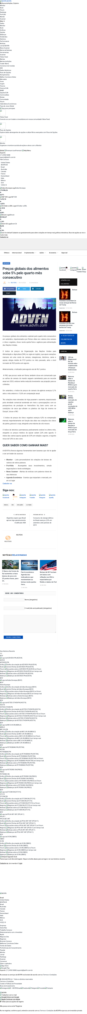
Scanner (3, 19)
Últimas (6, 253)
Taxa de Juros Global (7, 106)
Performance (4, 41)
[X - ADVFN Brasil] (15, 988)
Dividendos (3, 37)
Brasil (3, 167)
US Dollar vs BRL (21, 206)
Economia (52, 253)
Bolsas (2, 97)
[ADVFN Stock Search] (0, 3)
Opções (2, 32)
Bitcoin (12, 215)
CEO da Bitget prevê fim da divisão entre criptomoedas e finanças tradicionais (72, 363)
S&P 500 (14, 197)
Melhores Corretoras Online (9, 943)
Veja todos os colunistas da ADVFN (67, 339)
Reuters (14, 282)
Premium (18, 150)
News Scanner (5, 48)
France (3, 174)
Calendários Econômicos (8, 104)
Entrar (2, 150)
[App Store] (4, 966)
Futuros (2, 86)
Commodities (4, 95)
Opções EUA (4, 93)
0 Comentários (33, 282)
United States (5, 162)
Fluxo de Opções (5, 72)
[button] (9, 997)
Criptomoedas (29, 253)
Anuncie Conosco (6, 941)
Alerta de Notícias (6, 50)
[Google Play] (5, 968)
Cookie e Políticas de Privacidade (11, 984)
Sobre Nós (3, 928)
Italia (2, 178)
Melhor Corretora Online (8, 77)
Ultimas (29, 505)
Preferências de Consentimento (10, 948)
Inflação (6, 263)
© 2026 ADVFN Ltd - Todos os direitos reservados (16, 979)
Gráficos (3, 30)
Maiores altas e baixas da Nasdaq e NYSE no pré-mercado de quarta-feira (72, 383)
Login (20, 863)
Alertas (2, 59)
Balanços (3, 34)
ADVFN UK (4, 165)
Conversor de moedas (7, 66)
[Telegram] (33, 988)
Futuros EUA (4, 88)
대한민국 (4, 185)
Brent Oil (14, 224)
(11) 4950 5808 (5, 155)
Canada (3, 171)
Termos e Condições (50, 975)
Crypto (2, 84)
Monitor (2, 5)
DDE (1, 68)
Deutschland (5, 176)
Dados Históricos (5, 70)
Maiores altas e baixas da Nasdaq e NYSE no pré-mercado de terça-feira (72, 425)
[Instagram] (4, 988)
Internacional (17, 253)
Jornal (2, 954)
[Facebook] (25, 988)
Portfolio (3, 14)
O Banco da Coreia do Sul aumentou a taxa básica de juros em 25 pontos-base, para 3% (10, 576)
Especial (64, 253)
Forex (2, 81)
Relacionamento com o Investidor (11, 932)
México (3, 180)
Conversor (3, 961)
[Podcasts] (49, 988)
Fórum (2, 10)
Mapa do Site (4, 937)
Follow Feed (4, 57)
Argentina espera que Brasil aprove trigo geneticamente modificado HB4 (16, 520)
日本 (2, 183)
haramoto (62, 308)
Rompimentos (5, 75)
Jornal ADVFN (4, 46)
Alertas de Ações (5, 61)
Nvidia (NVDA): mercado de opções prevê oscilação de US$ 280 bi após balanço (72, 404)
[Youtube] (41, 988)
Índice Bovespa (20, 188)
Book (1, 8)
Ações (42, 253)
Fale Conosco (4, 159)
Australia (4, 169)
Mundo (2, 17)
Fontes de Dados (5, 946)
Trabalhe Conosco (6, 930)
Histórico (3, 39)
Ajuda (2, 934)
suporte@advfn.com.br (7, 157)
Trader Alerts (4, 63)
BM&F (2, 90)
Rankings (3, 12)
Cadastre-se (4, 237)
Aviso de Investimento (7, 986)
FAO (13, 505)
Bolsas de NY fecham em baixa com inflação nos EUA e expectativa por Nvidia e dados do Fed (48, 577)
